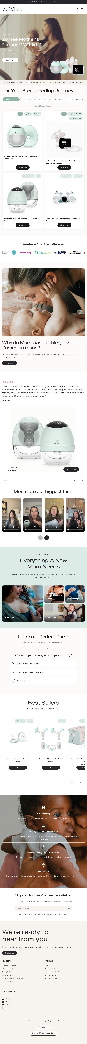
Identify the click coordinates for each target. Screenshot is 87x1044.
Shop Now (23, 167)
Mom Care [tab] (27, 99)
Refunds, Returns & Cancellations (13, 978)
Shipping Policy (7, 981)
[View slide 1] (3, 480)
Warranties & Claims (9, 966)
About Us (48, 966)
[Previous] (74, 480)
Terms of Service (8, 975)
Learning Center (50, 969)
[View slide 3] (6, 480)
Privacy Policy (6, 972)
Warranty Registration (9, 969)
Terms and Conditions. (61, 914)
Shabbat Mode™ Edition (53, 972)
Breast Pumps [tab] (11, 99)
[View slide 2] (5, 480)
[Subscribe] (69, 908)
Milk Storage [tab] (58, 99)
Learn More (10, 60)
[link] (9, 953)
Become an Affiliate (51, 978)
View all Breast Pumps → (43, 106)
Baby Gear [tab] (42, 99)
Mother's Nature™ (51, 975)
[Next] (82, 480)
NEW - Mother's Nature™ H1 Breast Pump (43, 2)
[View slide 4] (8, 480)
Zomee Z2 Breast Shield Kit (51, 759)
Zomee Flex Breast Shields (17, 759)
